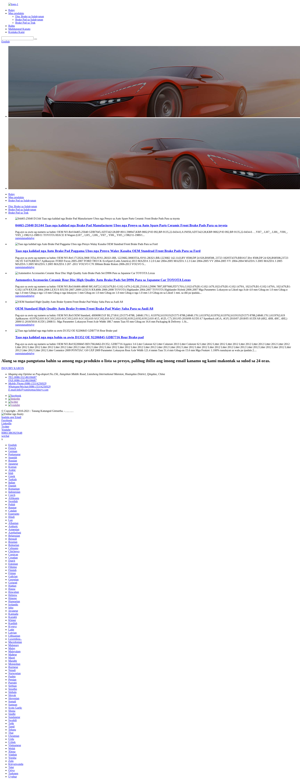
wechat (5, 435)
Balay (11, 10)
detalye (30, 238)
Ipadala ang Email (11, 417)
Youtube (6, 429)
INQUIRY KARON (12, 368)
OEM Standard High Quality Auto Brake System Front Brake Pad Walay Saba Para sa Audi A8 (84, 308)
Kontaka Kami (16, 32)
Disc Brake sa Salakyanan (29, 16)
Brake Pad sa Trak (25, 22)
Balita (11, 25)
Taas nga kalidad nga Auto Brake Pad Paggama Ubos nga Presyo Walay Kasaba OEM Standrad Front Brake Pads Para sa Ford (108, 251)
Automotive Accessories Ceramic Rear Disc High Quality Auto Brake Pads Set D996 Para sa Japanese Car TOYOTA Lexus (103, 280)
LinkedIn (6, 423)
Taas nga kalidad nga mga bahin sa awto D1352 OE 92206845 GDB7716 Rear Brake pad (79, 337)
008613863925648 (11, 432)
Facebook (6, 420)
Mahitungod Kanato (19, 28)
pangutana (21, 238)
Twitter (5, 426)
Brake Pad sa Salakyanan (29, 19)
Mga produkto (16, 13)
